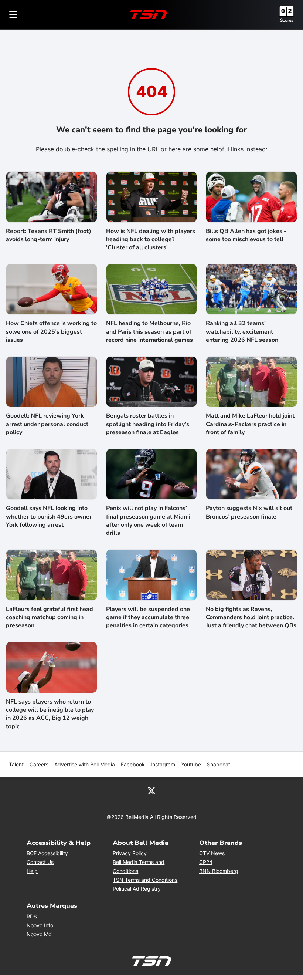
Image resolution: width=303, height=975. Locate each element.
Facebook (133, 764)
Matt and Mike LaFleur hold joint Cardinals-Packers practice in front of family (250, 424)
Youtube (191, 764)
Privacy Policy (130, 853)
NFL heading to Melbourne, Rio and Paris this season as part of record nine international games (149, 331)
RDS (32, 916)
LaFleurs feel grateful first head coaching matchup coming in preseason (49, 617)
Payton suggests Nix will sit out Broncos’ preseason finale (249, 512)
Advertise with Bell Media (84, 764)
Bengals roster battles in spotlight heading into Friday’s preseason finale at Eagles (147, 424)
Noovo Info (40, 925)
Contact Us (40, 862)
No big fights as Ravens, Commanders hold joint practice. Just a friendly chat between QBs (251, 617)
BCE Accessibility (47, 853)
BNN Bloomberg (218, 871)
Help (32, 871)
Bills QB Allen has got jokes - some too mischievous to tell (246, 235)
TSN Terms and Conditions (145, 880)
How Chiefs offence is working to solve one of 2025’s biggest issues (51, 331)
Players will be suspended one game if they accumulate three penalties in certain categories (148, 617)
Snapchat (218, 764)
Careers (39, 764)
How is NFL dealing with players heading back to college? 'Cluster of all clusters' (150, 239)
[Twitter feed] (151, 790)
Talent (16, 764)
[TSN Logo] (148, 14)
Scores (286, 20)
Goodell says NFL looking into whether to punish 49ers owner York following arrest (49, 516)
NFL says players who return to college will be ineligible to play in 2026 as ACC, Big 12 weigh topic (50, 714)
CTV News (212, 853)
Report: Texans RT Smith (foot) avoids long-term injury (48, 235)
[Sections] (13, 14)
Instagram (163, 764)
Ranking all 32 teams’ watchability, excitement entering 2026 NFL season (242, 331)
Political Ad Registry (137, 888)
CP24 (205, 862)
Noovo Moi (39, 934)
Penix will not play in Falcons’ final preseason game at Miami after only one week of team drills (148, 520)
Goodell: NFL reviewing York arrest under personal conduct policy (47, 424)
